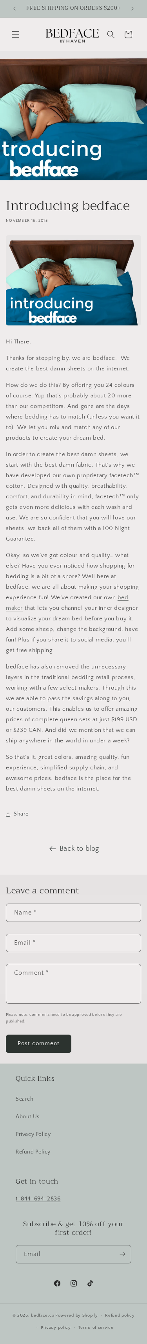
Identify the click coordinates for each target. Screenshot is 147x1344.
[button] (15, 34)
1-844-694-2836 (38, 1198)
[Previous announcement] (14, 8)
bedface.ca (42, 1315)
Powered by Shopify (76, 1315)
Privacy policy (56, 1327)
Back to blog (79, 849)
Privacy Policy (33, 1134)
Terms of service (96, 1327)
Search (25, 1099)
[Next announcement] (132, 8)
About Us (28, 1117)
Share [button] (21, 814)
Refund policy (119, 1315)
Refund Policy (33, 1152)
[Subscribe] (122, 1254)
